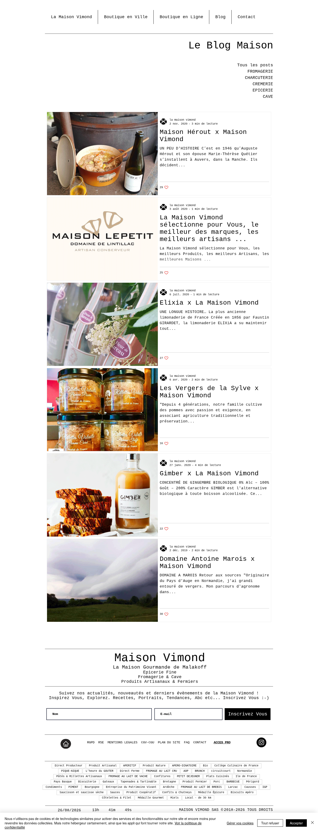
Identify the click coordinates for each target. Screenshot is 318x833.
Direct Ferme (129, 771)
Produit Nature (154, 765)
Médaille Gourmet (151, 797)
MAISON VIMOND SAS (199, 810)
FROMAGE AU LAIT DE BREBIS (201, 787)
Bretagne (169, 781)
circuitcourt (221, 771)
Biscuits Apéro (242, 792)
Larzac (233, 787)
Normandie (244, 771)
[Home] (66, 744)
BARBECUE (233, 781)
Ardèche (168, 787)
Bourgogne (92, 787)
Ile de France (246, 776)
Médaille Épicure (211, 792)
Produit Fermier (195, 781)
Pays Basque (63, 781)
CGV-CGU (147, 742)
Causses (250, 787)
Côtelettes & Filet (116, 797)
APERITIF (129, 765)
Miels (174, 797)
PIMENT (73, 787)
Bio (205, 765)
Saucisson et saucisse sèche (82, 792)
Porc (216, 781)
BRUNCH (200, 771)
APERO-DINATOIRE (184, 765)
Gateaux (108, 781)
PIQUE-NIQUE (70, 771)
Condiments (54, 787)
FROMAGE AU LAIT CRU (161, 771)
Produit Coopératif (141, 792)
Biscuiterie (87, 781)
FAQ (186, 742)
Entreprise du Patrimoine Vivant (131, 787)
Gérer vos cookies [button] (240, 823)
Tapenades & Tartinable (138, 781)
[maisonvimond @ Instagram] (261, 742)
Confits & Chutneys (177, 792)
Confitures (162, 776)
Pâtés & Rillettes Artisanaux (79, 776)
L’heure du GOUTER (99, 771)
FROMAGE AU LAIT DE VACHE (128, 776)
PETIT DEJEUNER (188, 776)
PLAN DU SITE (169, 742)
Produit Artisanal (103, 765)
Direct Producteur (68, 765)
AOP (185, 771)
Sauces (115, 792)
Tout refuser (270, 823)
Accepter (296, 823)
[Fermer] (312, 822)
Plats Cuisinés (217, 776)
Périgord (252, 781)
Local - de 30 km (198, 797)
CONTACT (199, 742)
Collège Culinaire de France (236, 765)
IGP (264, 787)
